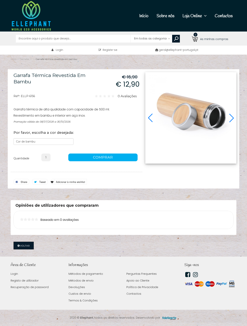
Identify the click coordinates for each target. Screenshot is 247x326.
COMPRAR (103, 157)
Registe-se (109, 50)
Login (59, 50)
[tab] (123, 205)
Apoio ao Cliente (137, 280)
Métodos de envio (81, 280)
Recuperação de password (30, 287)
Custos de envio (80, 294)
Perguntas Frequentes (141, 274)
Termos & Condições (83, 300)
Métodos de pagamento (86, 274)
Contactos (133, 294)
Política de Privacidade (142, 287)
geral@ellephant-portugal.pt (178, 50)
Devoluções (77, 287)
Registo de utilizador (25, 280)
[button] (150, 118)
